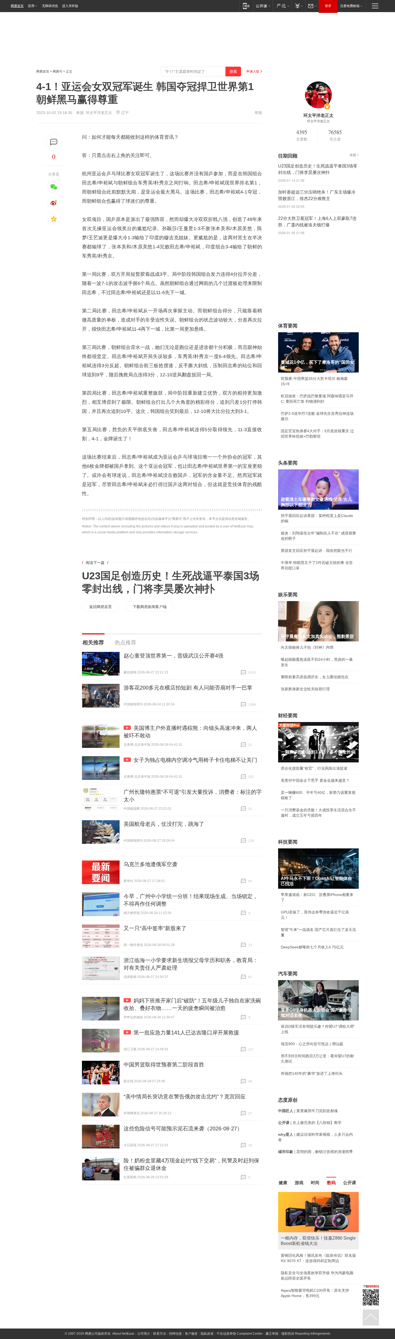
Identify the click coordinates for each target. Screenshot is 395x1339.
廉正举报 (271, 1280)
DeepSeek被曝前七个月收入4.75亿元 (312, 947)
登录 (328, 6)
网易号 (57, 71)
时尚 (315, 1182)
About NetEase (123, 1280)
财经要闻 (287, 715)
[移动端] (246, 6)
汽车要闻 (287, 973)
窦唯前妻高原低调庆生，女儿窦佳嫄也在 (315, 677)
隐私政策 (207, 1280)
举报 (258, 113)
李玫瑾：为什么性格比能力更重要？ (311, 1194)
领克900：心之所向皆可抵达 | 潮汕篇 (312, 1044)
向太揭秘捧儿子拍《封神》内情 (307, 647)
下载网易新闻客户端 (150, 607)
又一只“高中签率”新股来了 (155, 928)
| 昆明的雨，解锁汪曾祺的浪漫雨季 (315, 1151)
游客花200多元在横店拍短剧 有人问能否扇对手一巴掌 (188, 688)
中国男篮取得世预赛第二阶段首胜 (164, 1064)
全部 (353, 155)
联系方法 (159, 1280)
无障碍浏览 (50, 6)
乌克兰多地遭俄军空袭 (150, 864)
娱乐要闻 (287, 594)
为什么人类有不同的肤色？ (303, 1218)
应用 (31, 6)
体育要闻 (287, 325)
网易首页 (17, 6)
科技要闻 (287, 842)
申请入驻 (252, 71)
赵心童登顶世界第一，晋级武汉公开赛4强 (173, 656)
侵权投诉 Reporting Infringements (305, 1280)
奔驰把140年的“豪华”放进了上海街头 (312, 1073)
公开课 (349, 1182)
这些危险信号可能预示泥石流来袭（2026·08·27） (183, 1128)
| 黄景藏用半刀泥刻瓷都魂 (308, 1111)
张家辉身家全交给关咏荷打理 (305, 689)
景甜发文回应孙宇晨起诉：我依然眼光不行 (316, 550)
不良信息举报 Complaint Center (240, 1280)
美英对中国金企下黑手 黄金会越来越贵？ (315, 780)
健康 (283, 1182)
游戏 (299, 1182)
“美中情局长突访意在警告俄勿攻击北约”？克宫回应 (185, 1096)
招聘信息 (175, 1280)
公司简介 (143, 1280)
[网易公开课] (262, 6)
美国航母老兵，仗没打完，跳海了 (164, 824)
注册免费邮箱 (350, 6)
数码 (331, 1182)
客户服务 (191, 1280)
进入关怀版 (70, 6)
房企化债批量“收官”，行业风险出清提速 (314, 768)
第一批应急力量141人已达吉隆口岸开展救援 (186, 1033)
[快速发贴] (53, 142)
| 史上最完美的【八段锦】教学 (310, 1122)
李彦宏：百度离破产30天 (302, 1242)
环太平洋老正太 (99, 112)
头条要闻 (287, 463)
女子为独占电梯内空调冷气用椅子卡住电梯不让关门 (195, 760)
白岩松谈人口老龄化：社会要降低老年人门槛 (318, 1206)
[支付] (298, 6)
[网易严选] (282, 6)
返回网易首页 (100, 607)
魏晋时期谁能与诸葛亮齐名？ (305, 1230)
